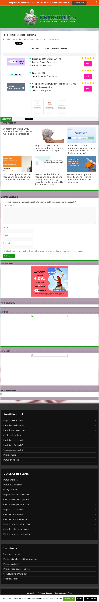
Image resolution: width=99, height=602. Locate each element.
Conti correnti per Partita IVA (16, 504)
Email (6, 235)
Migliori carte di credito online (16, 524)
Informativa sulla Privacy (64, 593)
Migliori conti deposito (13, 509)
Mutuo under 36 (10, 480)
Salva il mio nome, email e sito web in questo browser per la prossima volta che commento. (45, 251)
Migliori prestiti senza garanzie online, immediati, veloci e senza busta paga (49, 148)
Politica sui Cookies (45, 593)
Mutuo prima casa (11, 460)
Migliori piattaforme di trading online (20, 559)
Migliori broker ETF (12, 564)
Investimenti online (11, 554)
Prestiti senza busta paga (14, 430)
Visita (88, 64)
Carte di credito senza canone (16, 529)
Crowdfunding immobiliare (15, 574)
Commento (8, 205)
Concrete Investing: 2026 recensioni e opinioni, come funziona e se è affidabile (17, 131)
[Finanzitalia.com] (49, 17)
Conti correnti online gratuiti (16, 499)
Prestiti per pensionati (13, 440)
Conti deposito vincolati (13, 514)
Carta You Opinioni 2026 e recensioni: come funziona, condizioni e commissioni (17, 177)
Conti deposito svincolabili (15, 519)
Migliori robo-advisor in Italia (16, 569)
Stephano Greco (11, 39)
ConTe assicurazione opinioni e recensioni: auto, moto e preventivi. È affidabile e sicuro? (81, 149)
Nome (6, 227)
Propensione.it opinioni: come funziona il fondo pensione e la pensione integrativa (79, 178)
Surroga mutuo (10, 490)
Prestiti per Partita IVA (13, 445)
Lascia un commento (34, 39)
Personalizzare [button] (91, 599)
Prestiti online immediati (14, 425)
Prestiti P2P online (11, 579)
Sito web (6, 243)
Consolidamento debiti (13, 450)
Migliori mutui (9, 455)
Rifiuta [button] (79, 599)
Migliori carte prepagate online (17, 534)
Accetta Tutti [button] (69, 599)
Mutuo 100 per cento (12, 485)
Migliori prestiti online (13, 420)
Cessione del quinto (12, 435)
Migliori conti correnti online (16, 495)
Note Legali (30, 593)
